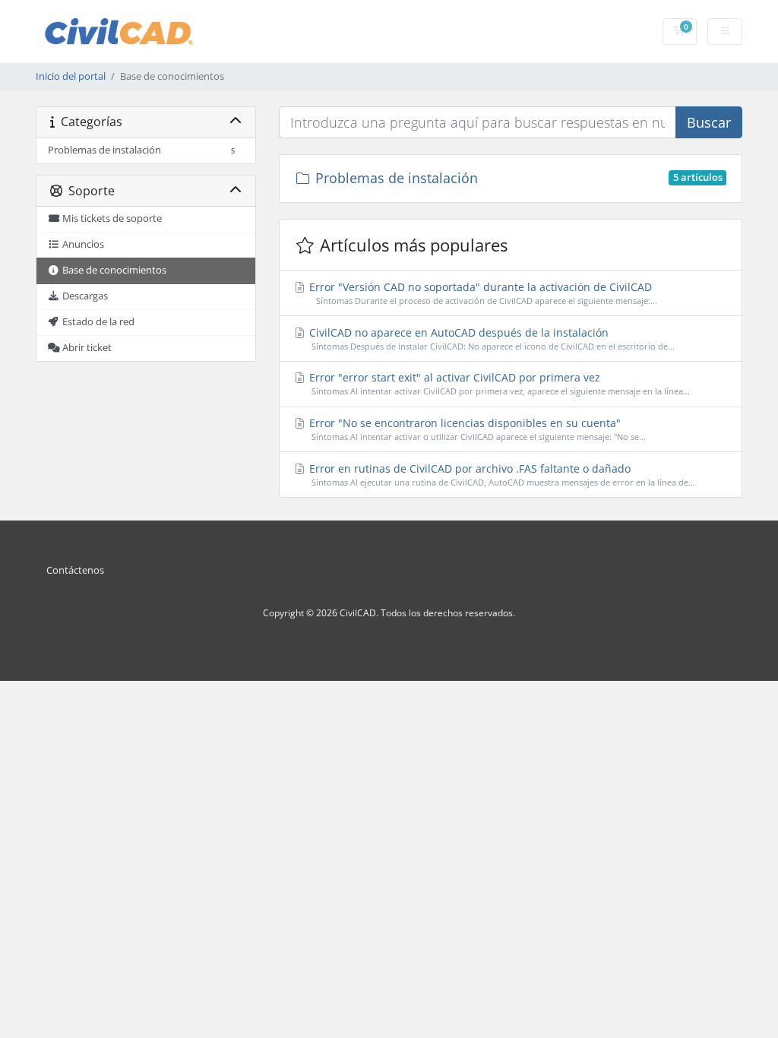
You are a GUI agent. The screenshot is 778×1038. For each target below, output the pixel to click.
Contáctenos (75, 570)
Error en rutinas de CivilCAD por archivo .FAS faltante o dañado (501, 474)
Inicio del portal (71, 76)
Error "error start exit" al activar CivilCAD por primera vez (498, 383)
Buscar (709, 122)
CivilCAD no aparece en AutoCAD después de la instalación (490, 338)
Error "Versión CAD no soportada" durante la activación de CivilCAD (482, 293)
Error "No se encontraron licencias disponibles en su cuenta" (476, 429)
